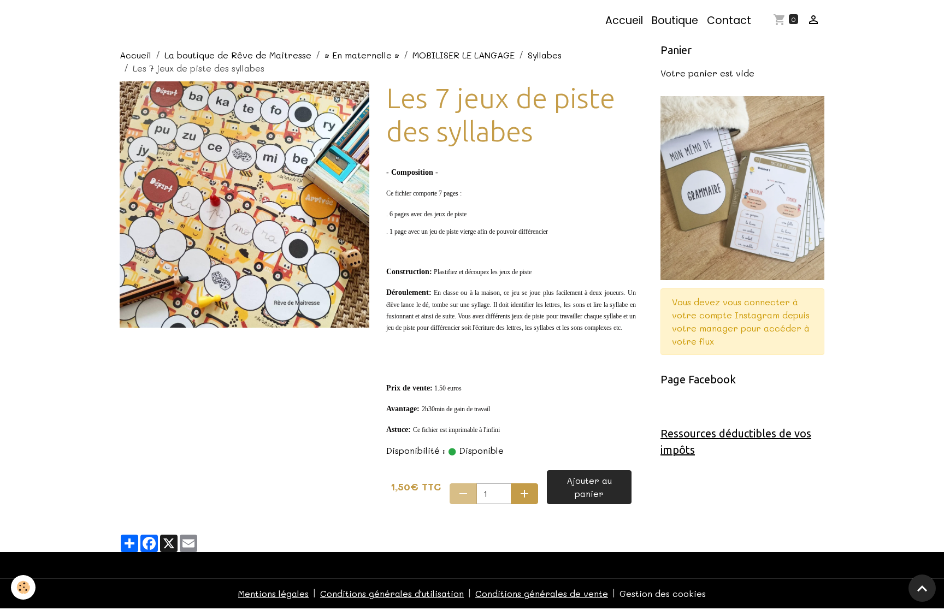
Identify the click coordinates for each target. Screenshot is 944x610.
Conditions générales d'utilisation (392, 593)
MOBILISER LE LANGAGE (463, 55)
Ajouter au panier (589, 487)
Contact (729, 20)
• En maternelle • (361, 55)
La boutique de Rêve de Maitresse (237, 55)
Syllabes (545, 55)
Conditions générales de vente (541, 593)
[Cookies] (23, 587)
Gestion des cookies (663, 593)
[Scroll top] (922, 588)
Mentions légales (273, 593)
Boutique (675, 20)
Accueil (624, 20)
